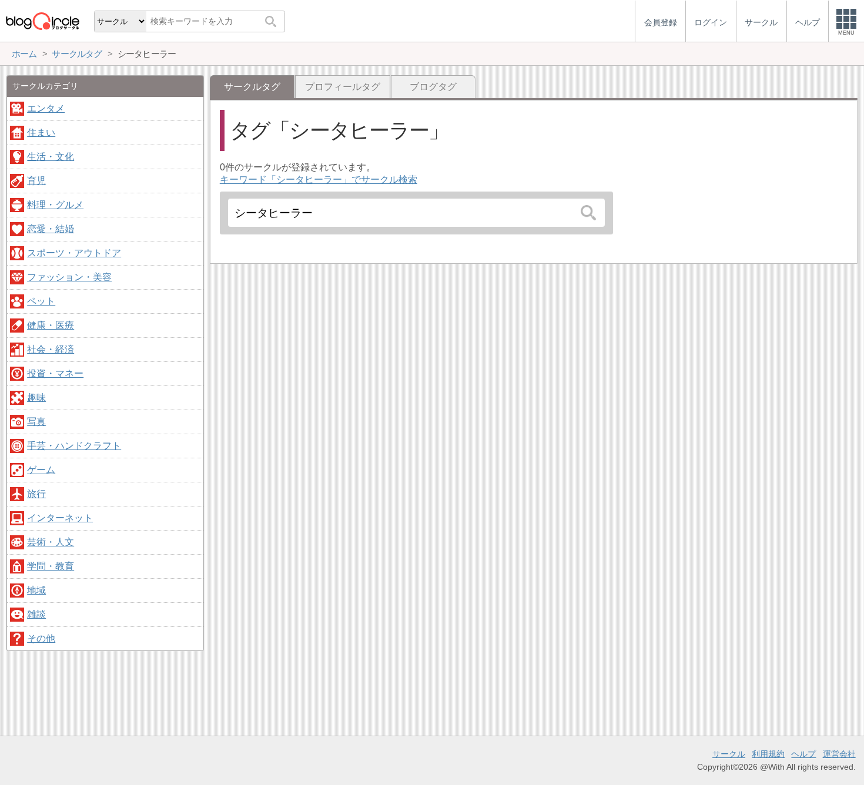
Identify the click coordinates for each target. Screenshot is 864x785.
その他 (41, 638)
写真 (36, 422)
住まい (41, 132)
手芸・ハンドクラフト (74, 446)
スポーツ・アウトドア (74, 253)
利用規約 (768, 754)
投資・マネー (55, 373)
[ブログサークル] (42, 21)
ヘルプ (803, 754)
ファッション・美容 (69, 277)
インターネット (60, 518)
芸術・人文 (50, 542)
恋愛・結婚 (50, 229)
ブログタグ (433, 87)
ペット (41, 301)
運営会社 (839, 754)
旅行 (36, 494)
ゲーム (41, 470)
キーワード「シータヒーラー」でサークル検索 (318, 179)
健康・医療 (50, 325)
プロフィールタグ (342, 87)
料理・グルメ (55, 205)
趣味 (36, 397)
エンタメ (46, 108)
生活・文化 (50, 157)
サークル (728, 754)
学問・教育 (50, 566)
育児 (36, 181)
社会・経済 (50, 349)
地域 (36, 590)
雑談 (36, 614)
